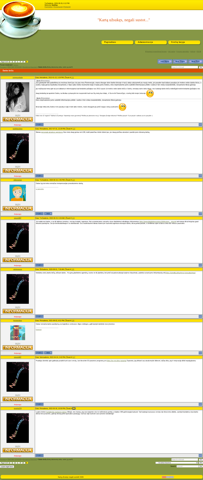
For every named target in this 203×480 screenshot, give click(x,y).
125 (72, 269)
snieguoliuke (18, 77)
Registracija (58, 7)
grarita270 (18, 408)
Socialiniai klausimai (30, 67)
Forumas (3, 67)
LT (18, 115)
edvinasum (17, 269)
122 (74, 129)
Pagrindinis (48, 7)
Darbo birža (42, 67)
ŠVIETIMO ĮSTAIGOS (14, 67)
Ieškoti (192, 51)
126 (73, 320)
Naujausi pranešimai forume (157, 51)
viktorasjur (18, 180)
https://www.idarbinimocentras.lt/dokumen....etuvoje (157, 221)
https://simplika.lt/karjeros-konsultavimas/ (181, 273)
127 (74, 357)
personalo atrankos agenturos (52, 132)
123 (73, 180)
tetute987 (17, 218)
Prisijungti (67, 7)
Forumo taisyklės (182, 51)
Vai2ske (16, 65)
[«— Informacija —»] (18, 119)
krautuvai (38, 329)
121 (72, 77)
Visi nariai (171, 51)
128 (74, 408)
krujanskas (17, 320)
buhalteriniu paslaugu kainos (56, 412)
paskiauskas (17, 129)
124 (73, 218)
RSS (198, 51)
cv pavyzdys (40, 189)
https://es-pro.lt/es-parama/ (116, 361)
